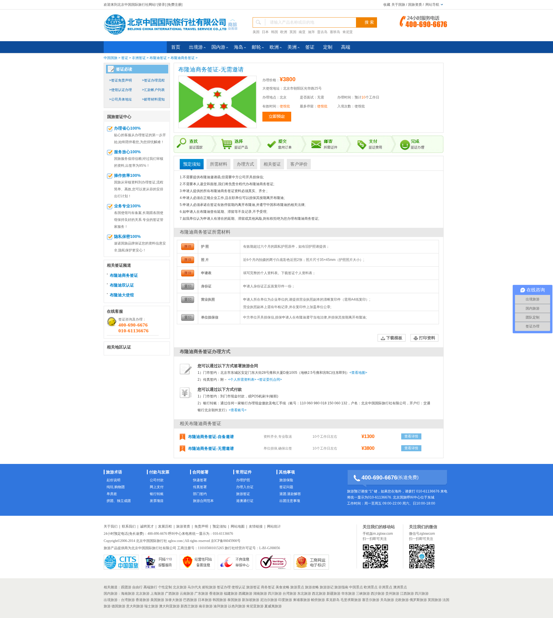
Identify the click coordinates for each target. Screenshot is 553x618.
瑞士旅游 (151, 606)
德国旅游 (118, 606)
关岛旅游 (387, 600)
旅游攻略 (312, 587)
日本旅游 (205, 600)
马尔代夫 (194, 587)
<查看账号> (238, 410)
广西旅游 (172, 594)
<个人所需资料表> (242, 380)
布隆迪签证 (158, 58)
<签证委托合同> (269, 380)
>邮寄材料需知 (153, 99)
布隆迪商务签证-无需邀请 (211, 448)
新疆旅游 (333, 594)
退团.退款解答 (290, 494)
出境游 (196, 47)
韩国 (274, 32)
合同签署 (200, 472)
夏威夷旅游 (273, 606)
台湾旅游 (289, 594)
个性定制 (165, 587)
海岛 (238, 47)
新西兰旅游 (189, 606)
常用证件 (244, 472)
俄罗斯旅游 (418, 600)
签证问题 (286, 487)
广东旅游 (201, 594)
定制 (327, 47)
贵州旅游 (392, 594)
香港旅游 (216, 594)
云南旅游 (187, 594)
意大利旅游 (134, 606)
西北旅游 (319, 594)
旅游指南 (341, 587)
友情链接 (256, 526)
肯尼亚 (347, 32)
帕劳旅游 (318, 600)
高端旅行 (150, 587)
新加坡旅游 (250, 600)
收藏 (386, 5)
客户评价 (299, 164)
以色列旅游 (236, 606)
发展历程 (165, 526)
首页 (175, 47)
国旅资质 (415, 5)
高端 (345, 47)
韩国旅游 (219, 600)
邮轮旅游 (209, 587)
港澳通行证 (244, 501)
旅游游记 (327, 587)
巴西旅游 (190, 600)
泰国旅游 (234, 600)
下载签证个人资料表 (296, 273)
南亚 (302, 32)
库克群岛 (333, 600)
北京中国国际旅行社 (151, 541)
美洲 (292, 47)
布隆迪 (205, 177)
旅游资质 (183, 526)
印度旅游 (285, 600)
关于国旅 (398, 5)
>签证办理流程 (153, 80)
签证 (310, 47)
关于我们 (111, 526)
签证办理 (224, 587)
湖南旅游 (260, 594)
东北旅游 (304, 594)
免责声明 (201, 526)
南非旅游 (206, 606)
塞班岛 (335, 32)
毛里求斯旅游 (350, 600)
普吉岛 (322, 32)
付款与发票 (159, 472)
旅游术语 (114, 472)
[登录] (161, 5)
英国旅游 (435, 600)
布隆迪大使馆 (122, 295)
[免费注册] (174, 5)
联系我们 (129, 526)
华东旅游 (348, 594)
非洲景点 (385, 587)
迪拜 (311, 32)
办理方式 (245, 164)
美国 (256, 32)
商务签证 (266, 184)
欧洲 (283, 32)
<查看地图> (358, 373)
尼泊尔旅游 (268, 600)
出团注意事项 (289, 501)
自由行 (137, 587)
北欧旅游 (402, 600)
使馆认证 (238, 587)
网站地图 (238, 526)
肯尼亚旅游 (255, 606)
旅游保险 (286, 480)
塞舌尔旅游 (370, 600)
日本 (265, 32)
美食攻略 (282, 587)
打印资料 (426, 337)
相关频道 (111, 587)
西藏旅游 (245, 594)
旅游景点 (297, 587)
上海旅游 (157, 594)
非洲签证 (139, 58)
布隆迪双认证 (122, 285)
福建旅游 (231, 594)
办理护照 (243, 480)
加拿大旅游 (173, 600)
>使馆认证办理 (120, 90)
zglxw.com (175, 541)
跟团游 (126, 587)
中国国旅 (111, 58)
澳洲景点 (400, 587)
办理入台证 (244, 487)
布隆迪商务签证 (183, 58)
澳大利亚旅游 (169, 606)
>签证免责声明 (120, 80)
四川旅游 (275, 594)
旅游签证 (243, 494)
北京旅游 (180, 587)
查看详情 (411, 436)
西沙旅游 (378, 594)
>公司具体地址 (120, 99)
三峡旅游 (363, 594)
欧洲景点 (371, 587)
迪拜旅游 (220, 606)
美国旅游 (157, 600)
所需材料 (218, 164)
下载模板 (393, 337)
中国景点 (356, 587)
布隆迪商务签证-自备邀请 (211, 436)
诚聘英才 (147, 526)
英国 (292, 32)
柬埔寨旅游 (301, 600)
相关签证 (272, 164)
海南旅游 (128, 594)
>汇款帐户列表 (153, 90)
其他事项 (287, 472)
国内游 (218, 47)
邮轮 (256, 47)
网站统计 (274, 526)
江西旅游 (407, 594)
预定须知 (191, 164)
